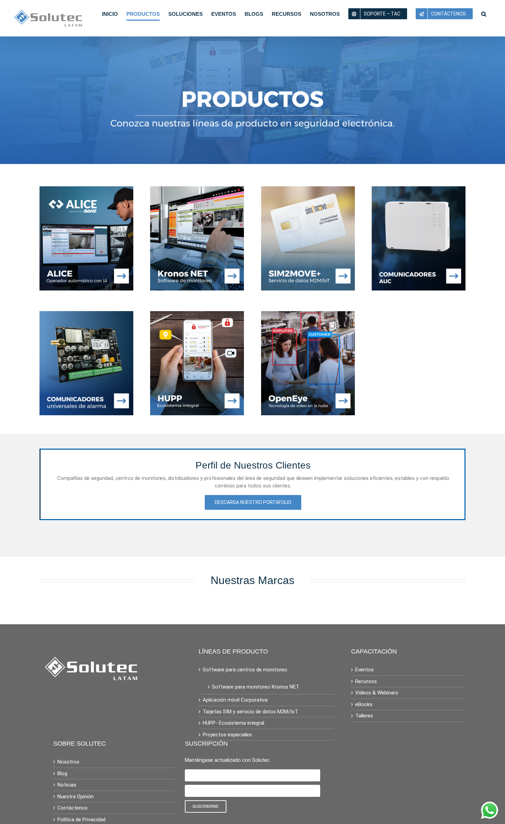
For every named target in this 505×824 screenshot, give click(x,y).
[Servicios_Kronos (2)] (197, 190)
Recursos (366, 681)
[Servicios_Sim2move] (308, 190)
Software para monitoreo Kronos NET (255, 687)
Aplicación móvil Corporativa (235, 700)
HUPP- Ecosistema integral (233, 723)
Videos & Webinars (376, 693)
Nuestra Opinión (75, 796)
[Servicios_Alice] (86, 190)
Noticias (66, 785)
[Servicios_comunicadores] (86, 315)
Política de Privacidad (81, 819)
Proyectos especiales (227, 735)
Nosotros (68, 762)
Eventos (364, 670)
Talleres (364, 716)
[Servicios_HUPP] (197, 315)
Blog (62, 773)
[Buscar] (483, 14)
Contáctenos (72, 808)
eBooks (363, 704)
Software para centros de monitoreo (245, 670)
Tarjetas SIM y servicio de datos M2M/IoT (250, 711)
